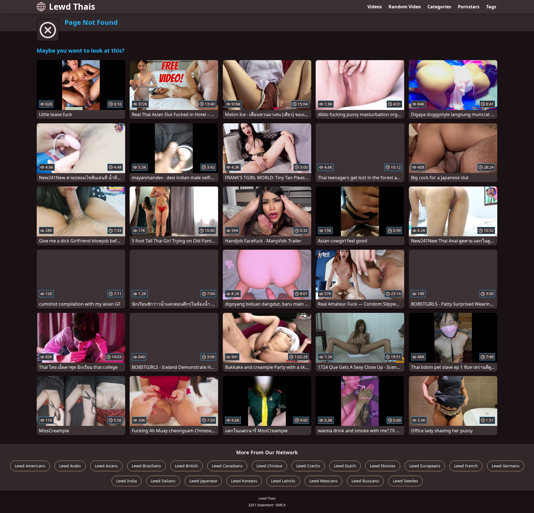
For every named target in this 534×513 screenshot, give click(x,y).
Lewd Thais (72, 6)
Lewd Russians (365, 480)
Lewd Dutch (345, 465)
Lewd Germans (506, 465)
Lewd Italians (163, 480)
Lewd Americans (30, 465)
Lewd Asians (106, 465)
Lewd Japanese (203, 480)
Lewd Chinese (269, 465)
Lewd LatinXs (283, 480)
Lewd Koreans (244, 480)
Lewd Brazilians (146, 465)
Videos (374, 7)
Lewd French (466, 465)
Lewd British (186, 465)
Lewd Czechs (308, 465)
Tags (491, 7)
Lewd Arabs (70, 465)
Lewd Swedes (405, 480)
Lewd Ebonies (382, 465)
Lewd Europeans (424, 465)
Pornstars (468, 7)
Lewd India (126, 480)
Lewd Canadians (227, 465)
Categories (439, 7)
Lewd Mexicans (323, 480)
